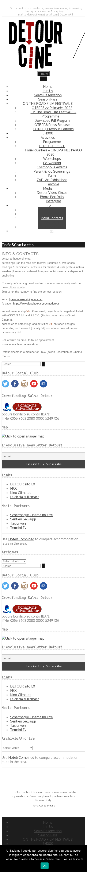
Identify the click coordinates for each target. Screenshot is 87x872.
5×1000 (47, 843)
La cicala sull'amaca (24, 497)
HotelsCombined (21, 539)
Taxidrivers (18, 523)
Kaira (53, 805)
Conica (42, 805)
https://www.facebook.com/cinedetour (36, 303)
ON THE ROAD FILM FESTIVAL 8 (48, 839)
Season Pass (47, 835)
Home (48, 822)
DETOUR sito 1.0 (22, 484)
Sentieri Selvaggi (23, 519)
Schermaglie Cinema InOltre (31, 515)
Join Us (48, 826)
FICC (13, 488)
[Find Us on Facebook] (44, 4)
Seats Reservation (48, 831)
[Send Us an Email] (41, 4)
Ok (44, 865)
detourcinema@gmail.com (26, 299)
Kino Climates (20, 492)
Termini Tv (18, 527)
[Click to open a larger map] (23, 436)
